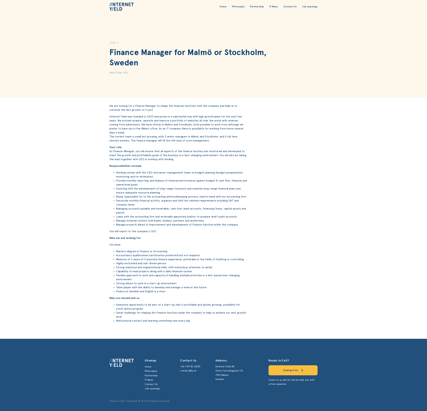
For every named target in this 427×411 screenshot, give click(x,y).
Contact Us (290, 7)
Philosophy (238, 7)
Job (112, 43)
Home (223, 7)
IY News (273, 7)
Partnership (257, 7)
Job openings (310, 7)
